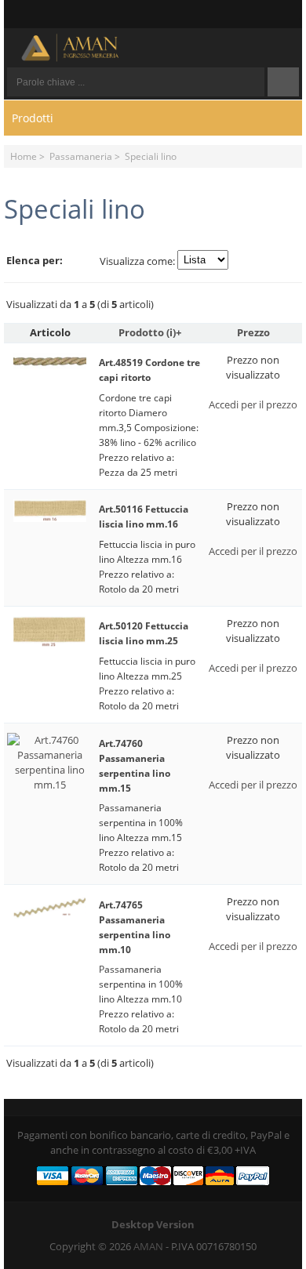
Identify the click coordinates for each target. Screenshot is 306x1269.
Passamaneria (80, 156)
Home (23, 156)
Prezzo (253, 332)
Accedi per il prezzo (253, 404)
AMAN (148, 1246)
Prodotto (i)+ (149, 332)
